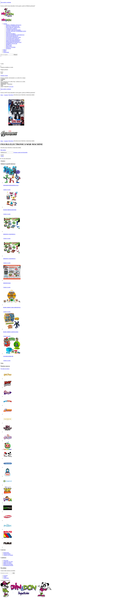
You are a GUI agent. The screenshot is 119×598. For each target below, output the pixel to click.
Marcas (4, 49)
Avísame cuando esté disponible (20, 152)
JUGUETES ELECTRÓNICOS (13, 39)
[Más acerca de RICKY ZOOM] (7, 387)
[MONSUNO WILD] (12, 280)
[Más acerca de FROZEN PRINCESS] (7, 529)
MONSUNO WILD (7, 283)
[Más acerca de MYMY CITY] (7, 396)
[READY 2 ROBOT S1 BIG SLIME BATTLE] (12, 304)
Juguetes (5, 23)
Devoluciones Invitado (8, 565)
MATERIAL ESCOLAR (11, 43)
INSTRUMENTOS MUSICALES (13, 42)
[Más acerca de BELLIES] (7, 440)
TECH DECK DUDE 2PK (8, 356)
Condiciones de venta (8, 561)
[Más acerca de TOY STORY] (7, 494)
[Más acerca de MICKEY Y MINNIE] (7, 458)
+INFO (2, 156)
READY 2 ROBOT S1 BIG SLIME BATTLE (12, 307)
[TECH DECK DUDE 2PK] (12, 353)
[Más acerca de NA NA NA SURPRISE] (7, 431)
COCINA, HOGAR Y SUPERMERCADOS (16, 31)
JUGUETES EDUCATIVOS (12, 38)
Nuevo (4, 51)
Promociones (6, 52)
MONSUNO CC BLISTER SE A (9, 258)
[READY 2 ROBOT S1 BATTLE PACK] (12, 329)
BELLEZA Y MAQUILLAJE (12, 26)
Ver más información (6, 158)
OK (13, 573)
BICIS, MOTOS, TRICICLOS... (13, 27)
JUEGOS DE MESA (10, 33)
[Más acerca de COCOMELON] (7, 449)
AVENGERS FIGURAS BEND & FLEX (10, 185)
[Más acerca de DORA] (7, 502)
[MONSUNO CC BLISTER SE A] (12, 256)
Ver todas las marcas (5, 368)
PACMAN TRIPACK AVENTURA (9, 209)
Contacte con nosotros (8, 555)
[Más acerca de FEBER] (7, 547)
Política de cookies (7, 562)
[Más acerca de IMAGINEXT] (7, 485)
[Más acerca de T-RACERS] (7, 414)
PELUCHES (9, 46)
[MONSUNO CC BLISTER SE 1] (12, 231)
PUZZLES (8, 48)
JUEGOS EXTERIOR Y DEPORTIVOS (15, 34)
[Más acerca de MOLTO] (7, 538)
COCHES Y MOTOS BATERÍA (13, 30)
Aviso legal (5, 560)
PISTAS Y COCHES (10, 47)
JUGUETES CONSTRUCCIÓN (13, 37)
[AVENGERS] (9, 138)
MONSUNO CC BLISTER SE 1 (9, 234)
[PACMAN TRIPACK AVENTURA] (12, 207)
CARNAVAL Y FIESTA (11, 28)
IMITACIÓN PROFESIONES (13, 41)
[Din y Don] (7, 17)
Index (2, 95)
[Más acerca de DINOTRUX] (7, 511)
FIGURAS (8, 32)
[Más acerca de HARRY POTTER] (7, 378)
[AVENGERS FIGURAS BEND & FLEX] (12, 182)
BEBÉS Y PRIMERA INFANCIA (13, 25)
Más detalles (3, 150)
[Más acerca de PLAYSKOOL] (7, 520)
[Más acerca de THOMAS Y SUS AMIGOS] (7, 476)
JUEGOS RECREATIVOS (12, 36)
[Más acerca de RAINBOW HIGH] (7, 423)
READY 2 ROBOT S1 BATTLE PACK (10, 331)
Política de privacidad (8, 564)
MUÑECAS (9, 44)
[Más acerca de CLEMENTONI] (7, 467)
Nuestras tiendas (6, 553)
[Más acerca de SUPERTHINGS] (7, 405)
